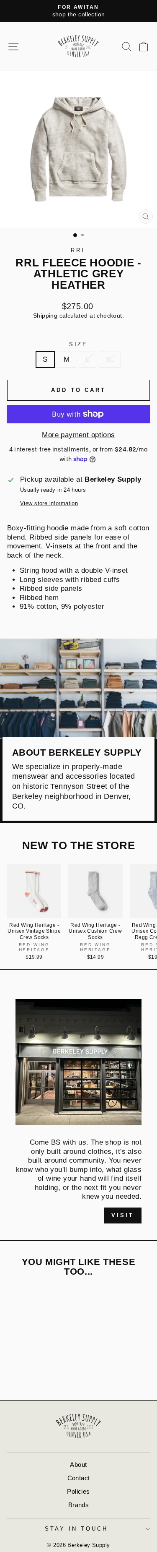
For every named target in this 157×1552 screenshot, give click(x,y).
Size (78, 344)
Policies (78, 1491)
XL (110, 359)
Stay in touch (76, 1529)
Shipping (45, 315)
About (78, 1464)
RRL (78, 250)
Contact (78, 1478)
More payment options (78, 435)
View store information (49, 503)
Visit (122, 1215)
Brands (78, 1504)
